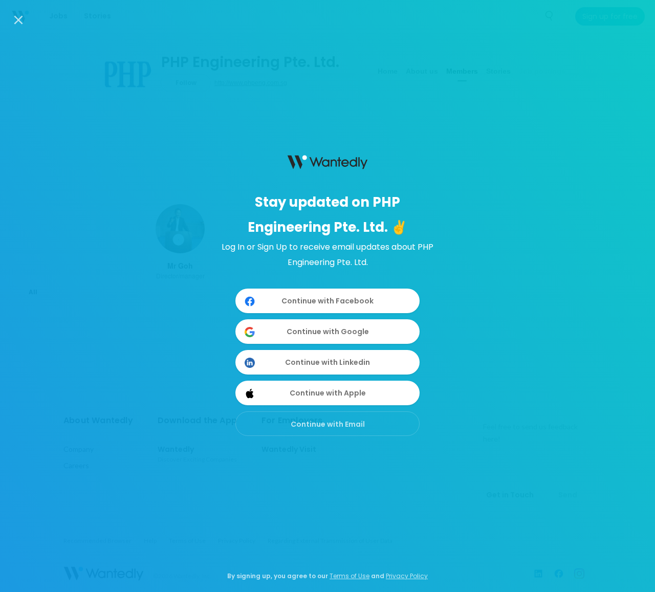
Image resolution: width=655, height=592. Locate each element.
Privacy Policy (407, 576)
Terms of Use (349, 576)
